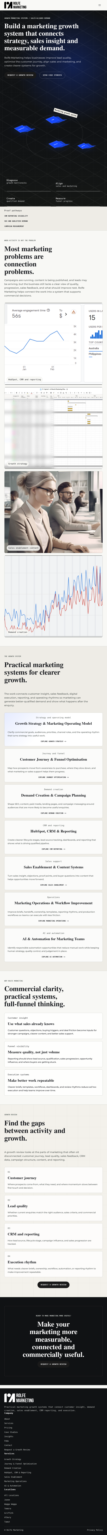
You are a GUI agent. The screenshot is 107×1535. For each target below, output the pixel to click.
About (7, 1419)
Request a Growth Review (20, 75)
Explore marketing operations (52, 921)
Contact (8, 1445)
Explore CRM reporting (52, 849)
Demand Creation (12, 1468)
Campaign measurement (14, 226)
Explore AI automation (52, 957)
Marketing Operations (15, 1481)
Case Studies (11, 1432)
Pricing (8, 1428)
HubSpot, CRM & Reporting (17, 1472)
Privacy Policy (95, 1530)
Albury (7, 1517)
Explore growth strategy (52, 741)
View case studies (52, 75)
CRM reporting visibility (16, 216)
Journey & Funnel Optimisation (20, 1464)
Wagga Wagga (10, 1504)
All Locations (11, 1495)
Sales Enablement (13, 1477)
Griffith (8, 1513)
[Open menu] (100, 5)
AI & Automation (12, 1486)
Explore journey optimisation (52, 777)
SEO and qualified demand (16, 221)
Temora (7, 1508)
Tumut (7, 1522)
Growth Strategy (12, 1459)
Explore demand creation (52, 813)
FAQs (6, 1441)
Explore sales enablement (52, 885)
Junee (7, 1500)
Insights (8, 1436)
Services (8, 1423)
